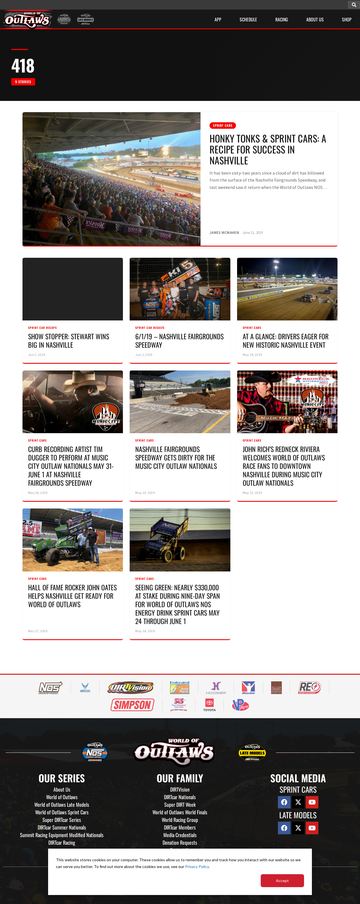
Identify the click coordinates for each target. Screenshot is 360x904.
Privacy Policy (197, 866)
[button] (354, 4)
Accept (282, 880)
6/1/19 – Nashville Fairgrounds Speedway (179, 340)
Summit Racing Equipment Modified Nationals (62, 835)
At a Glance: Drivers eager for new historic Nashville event (285, 340)
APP (218, 19)
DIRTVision (180, 789)
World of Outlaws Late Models (61, 804)
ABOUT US (315, 19)
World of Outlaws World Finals (179, 812)
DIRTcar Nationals (180, 797)
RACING (281, 19)
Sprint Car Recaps (42, 328)
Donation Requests (180, 842)
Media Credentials (180, 835)
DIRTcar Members (180, 827)
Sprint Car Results (150, 328)
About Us (61, 789)
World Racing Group (180, 819)
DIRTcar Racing (61, 842)
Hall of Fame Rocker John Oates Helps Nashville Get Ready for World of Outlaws (72, 595)
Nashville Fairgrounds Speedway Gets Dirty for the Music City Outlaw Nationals (176, 457)
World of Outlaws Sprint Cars (62, 812)
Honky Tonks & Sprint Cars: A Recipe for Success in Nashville (268, 149)
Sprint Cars (223, 125)
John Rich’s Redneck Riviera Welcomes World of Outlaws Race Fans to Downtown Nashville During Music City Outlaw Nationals (284, 466)
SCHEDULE (248, 19)
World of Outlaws (62, 797)
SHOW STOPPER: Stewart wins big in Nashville (68, 340)
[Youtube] (312, 802)
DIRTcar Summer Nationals (62, 827)
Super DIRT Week (180, 804)
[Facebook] (284, 802)
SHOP (347, 19)
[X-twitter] (298, 802)
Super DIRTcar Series (61, 819)
